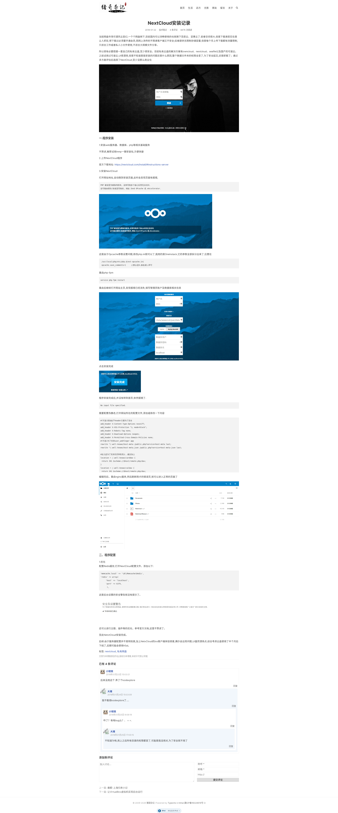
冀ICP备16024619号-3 (194, 803)
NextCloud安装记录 (169, 23)
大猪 (109, 691)
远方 (198, 7)
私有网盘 (122, 651)
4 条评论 (174, 30)
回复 (235, 686)
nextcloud (110, 651)
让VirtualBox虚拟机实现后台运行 (125, 791)
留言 (222, 7)
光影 (206, 7)
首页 (182, 7)
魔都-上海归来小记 (117, 787)
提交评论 (218, 779)
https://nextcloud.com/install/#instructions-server (142, 164)
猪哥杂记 (150, 803)
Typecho (172, 803)
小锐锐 (109, 671)
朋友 (214, 7)
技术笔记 (163, 30)
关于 (230, 7)
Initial (181, 803)
